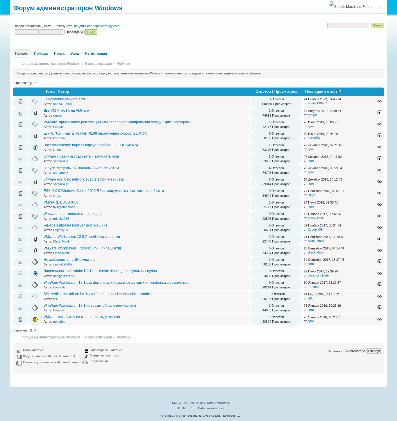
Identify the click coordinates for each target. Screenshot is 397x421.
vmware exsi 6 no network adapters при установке (84, 179)
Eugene (58, 310)
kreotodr (59, 287)
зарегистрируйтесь (107, 26)
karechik (59, 138)
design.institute (63, 276)
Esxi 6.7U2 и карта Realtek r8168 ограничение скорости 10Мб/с (95, 133)
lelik (55, 299)
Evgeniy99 (60, 230)
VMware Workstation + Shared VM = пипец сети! (82, 248)
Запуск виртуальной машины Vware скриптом (81, 168)
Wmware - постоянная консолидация (74, 214)
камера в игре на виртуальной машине (76, 225)
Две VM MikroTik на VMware (66, 110)
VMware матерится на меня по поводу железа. (82, 317)
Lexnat (58, 127)
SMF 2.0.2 (179, 402)
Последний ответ (321, 91)
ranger (57, 115)
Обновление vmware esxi (64, 99)
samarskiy (60, 161)
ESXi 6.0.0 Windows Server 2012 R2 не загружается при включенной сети (104, 191)
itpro (311, 126)
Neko (57, 149)
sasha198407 (62, 104)
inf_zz (57, 195)
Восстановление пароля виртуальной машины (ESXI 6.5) (91, 145)
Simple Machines (218, 402)
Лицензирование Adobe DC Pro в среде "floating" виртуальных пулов (100, 271)
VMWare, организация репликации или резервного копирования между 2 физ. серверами (118, 122)
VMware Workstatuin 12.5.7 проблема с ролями (82, 237)
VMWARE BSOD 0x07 (61, 202)
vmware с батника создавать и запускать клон (81, 156)
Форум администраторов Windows (67, 8)
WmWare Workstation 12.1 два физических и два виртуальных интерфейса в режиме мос (116, 283)
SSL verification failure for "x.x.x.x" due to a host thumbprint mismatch (98, 294)
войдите (80, 26)
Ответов (263, 91)
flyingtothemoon (64, 207)
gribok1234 (61, 218)
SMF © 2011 (197, 402)
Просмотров (286, 91)
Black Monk (61, 241)
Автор (63, 91)
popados (59, 321)
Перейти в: (335, 351)
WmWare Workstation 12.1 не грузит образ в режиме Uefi (90, 306)
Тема (49, 91)
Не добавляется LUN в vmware (69, 260)
